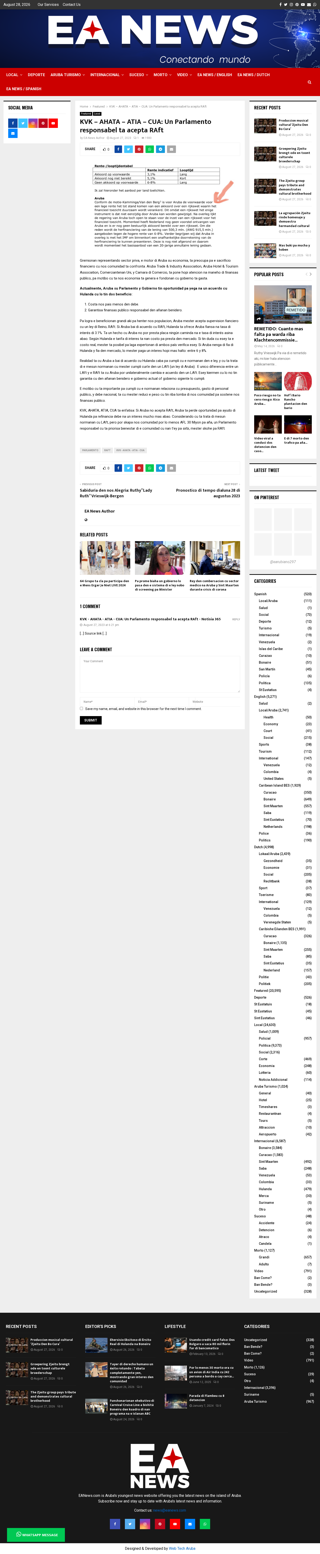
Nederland (272, 970)
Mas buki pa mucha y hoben (294, 247)
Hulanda (265, 1189)
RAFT (107, 450)
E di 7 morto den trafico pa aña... (296, 440)
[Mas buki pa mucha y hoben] (265, 250)
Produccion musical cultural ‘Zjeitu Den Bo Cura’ (293, 125)
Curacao (270, 792)
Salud (263, 608)
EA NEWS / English (214, 75)
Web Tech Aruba (182, 1548)
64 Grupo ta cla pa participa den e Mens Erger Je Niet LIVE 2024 (104, 583)
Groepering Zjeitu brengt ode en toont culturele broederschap (294, 155)
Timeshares (268, 1107)
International (268, 758)
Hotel (263, 1100)
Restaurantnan (270, 1113)
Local (12, 75)
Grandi (264, 1257)
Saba (267, 813)
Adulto (264, 1264)
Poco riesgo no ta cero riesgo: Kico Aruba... (267, 399)
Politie (264, 977)
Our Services (48, 4)
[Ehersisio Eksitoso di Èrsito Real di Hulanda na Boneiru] (96, 1345)
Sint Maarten (273, 806)
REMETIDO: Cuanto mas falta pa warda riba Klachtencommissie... (278, 334)
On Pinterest (266, 497)
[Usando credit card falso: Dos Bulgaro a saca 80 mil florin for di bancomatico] (176, 1345)
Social (264, 615)
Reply (236, 619)
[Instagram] (145, 1524)
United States (274, 779)
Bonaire (265, 662)
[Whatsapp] (205, 1524)
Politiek (264, 984)
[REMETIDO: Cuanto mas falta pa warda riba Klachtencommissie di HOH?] (283, 304)
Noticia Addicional (273, 1080)
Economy (271, 724)
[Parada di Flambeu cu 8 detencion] (176, 1401)
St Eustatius (268, 690)
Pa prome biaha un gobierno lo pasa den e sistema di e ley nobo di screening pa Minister (159, 585)
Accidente (266, 1223)
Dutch (258, 847)
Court (268, 731)
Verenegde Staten (277, 922)
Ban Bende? (263, 1284)
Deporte (36, 75)
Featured (86, 113)
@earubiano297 (283, 562)
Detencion (266, 1230)
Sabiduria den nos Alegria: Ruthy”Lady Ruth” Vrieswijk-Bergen (116, 493)
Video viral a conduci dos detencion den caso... (265, 445)
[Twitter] (130, 1524)
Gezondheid (273, 861)
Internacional (105, 75)
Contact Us (72, 4)
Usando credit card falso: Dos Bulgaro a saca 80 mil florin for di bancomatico (212, 1344)
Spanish (260, 594)
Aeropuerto (267, 1134)
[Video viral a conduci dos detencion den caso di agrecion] (268, 424)
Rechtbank (271, 881)
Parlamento (90, 450)
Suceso (136, 75)
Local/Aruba (268, 601)
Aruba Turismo (66, 75)
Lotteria (265, 1072)
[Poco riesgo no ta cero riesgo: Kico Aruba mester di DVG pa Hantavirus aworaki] (268, 381)
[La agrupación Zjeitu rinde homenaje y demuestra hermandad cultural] (265, 218)
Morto (160, 75)
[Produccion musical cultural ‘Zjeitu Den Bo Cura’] (265, 126)
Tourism (265, 751)
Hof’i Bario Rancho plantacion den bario (295, 402)
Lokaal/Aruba (269, 854)
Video (182, 75)
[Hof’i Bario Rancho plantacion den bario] (298, 381)
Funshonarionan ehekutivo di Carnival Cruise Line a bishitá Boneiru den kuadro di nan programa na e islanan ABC (132, 1407)
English (260, 697)
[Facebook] (115, 1524)
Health (268, 717)
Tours (263, 1121)
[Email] (190, 1524)
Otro (262, 1209)
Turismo (265, 628)
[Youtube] (175, 1524)
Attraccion (267, 1127)
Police (264, 833)
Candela (265, 1243)
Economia (267, 1066)
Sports (264, 744)
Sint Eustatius (274, 820)
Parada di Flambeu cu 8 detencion (206, 1398)
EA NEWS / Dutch (254, 75)
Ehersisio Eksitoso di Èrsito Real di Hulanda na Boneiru (130, 1342)
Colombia (271, 772)
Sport (263, 888)
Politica (265, 1045)
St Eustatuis (263, 1004)
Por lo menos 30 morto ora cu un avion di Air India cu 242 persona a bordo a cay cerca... (211, 1372)
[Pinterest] (160, 1524)
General (265, 1093)
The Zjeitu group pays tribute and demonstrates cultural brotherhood (295, 187)
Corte (263, 1059)
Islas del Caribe (271, 649)
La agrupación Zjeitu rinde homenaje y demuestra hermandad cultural (294, 219)
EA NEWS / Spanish (23, 89)
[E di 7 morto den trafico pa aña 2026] (298, 424)
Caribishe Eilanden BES (276, 929)
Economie (271, 868)
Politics (265, 840)
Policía (264, 676)
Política (265, 683)
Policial (265, 1038)
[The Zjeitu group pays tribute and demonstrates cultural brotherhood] (265, 186)
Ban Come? (263, 1278)
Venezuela (267, 642)
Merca (264, 1196)
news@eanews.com (169, 1510)
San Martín (267, 669)
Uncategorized (265, 1291)
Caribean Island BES (274, 785)
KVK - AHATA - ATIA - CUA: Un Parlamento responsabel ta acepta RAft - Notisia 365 (150, 619)
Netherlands (273, 827)
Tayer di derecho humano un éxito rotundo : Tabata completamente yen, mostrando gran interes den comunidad (131, 1372)
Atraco (264, 1237)
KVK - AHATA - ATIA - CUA (130, 450)
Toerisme (266, 895)
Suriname (266, 1203)
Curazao (265, 656)
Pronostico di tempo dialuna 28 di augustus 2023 (208, 493)
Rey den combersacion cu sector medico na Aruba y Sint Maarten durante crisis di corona (214, 585)
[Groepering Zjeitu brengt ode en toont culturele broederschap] (265, 154)
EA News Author (94, 138)
